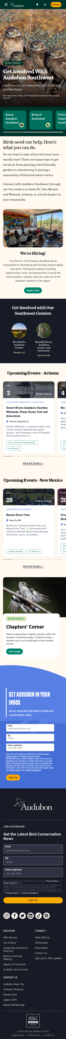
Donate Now (10, 994)
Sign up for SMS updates (48, 958)
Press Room (41, 947)
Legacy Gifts (10, 999)
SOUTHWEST (17, 619)
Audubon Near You (13, 984)
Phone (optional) (15, 745)
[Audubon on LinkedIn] (30, 915)
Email (10, 726)
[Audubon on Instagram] (6, 915)
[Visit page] (34, 597)
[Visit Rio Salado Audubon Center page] (19, 339)
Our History (9, 942)
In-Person (14, 448)
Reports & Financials (14, 964)
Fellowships (41, 942)
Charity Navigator (33, 1019)
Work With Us (42, 937)
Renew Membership (14, 1004)
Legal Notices (18, 1035)
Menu (6, 5)
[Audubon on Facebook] (14, 915)
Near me (37, 4)
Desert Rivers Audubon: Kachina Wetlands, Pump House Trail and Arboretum (28, 417)
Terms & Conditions (33, 770)
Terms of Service (28, 756)
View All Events (32, 463)
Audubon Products (13, 989)
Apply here (33, 290)
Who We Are (10, 937)
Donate (56, 4)
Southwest (14, 63)
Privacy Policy (15, 770)
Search (45, 4)
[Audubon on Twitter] (22, 915)
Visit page (14, 651)
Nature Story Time (28, 523)
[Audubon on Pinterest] (46, 915)
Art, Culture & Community (22, 442)
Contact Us (41, 953)
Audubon (17, 4)
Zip (9, 735)
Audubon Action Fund (15, 969)
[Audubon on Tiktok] (38, 915)
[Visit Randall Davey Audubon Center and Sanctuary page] (43, 339)
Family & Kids (16, 551)
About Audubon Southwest (12, 118)
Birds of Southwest (38, 116)
